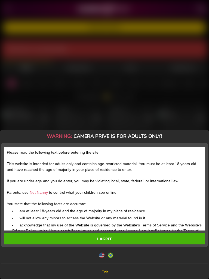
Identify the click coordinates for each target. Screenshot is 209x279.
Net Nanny (39, 192)
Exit (105, 272)
